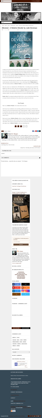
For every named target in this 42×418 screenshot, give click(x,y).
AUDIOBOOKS (21, 272)
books (6, 25)
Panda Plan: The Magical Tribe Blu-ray (19, 186)
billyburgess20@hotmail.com (19, 401)
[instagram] (33, 1)
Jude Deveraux (13, 25)
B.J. (18, 363)
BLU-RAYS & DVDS (21, 273)
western (18, 345)
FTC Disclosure (14, 389)
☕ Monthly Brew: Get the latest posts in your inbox (20, 239)
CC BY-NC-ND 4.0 (26, 407)
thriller (14, 345)
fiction (9, 25)
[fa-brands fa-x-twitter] (28, 416)
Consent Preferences (15, 395)
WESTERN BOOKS (21, 278)
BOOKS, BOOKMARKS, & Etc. (21, 274)
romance (19, 343)
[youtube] (35, 1)
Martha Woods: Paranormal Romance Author (19, 375)
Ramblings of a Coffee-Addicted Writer (19, 406)
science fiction (24, 343)
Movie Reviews (25, 328)
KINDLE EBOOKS (21, 275)
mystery (17, 25)
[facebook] (32, 1)
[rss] (39, 1)
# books (5, 131)
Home (3, 25)
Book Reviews (16, 328)
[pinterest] (36, 1)
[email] (38, 1)
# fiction (9, 131)
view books (26, 367)
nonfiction (15, 343)
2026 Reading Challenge (21, 361)
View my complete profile (16, 263)
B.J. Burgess (20, 251)
